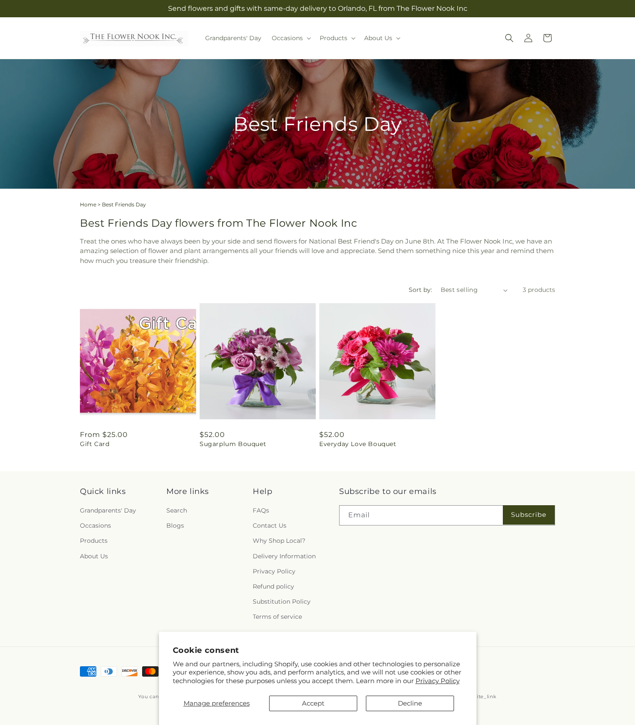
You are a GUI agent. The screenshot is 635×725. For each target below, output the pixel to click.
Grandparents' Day (108, 510)
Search (176, 510)
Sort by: (420, 290)
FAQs (261, 510)
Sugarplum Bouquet (233, 444)
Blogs (175, 526)
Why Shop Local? (279, 541)
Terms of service (277, 617)
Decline (410, 703)
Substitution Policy (282, 601)
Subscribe (528, 515)
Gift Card (94, 444)
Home (88, 204)
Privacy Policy (438, 681)
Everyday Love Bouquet (358, 444)
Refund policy (273, 586)
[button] (290, 38)
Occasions (95, 526)
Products (94, 541)
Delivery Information (284, 556)
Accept (313, 703)
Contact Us (269, 526)
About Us (94, 556)
